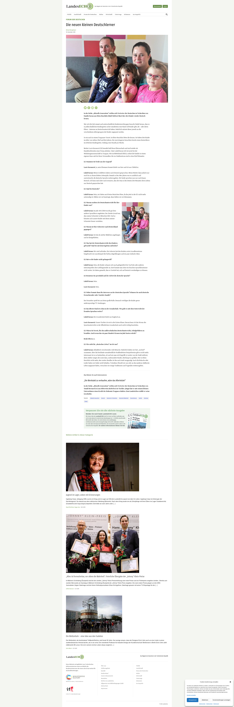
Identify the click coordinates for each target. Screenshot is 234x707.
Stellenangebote (105, 668)
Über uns (103, 666)
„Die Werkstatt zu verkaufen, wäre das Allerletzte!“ (105, 380)
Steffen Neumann (70, 588)
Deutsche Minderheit (123, 398)
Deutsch (103, 398)
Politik (69, 14)
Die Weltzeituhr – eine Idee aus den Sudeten (84, 636)
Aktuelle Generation (94, 398)
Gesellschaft (77, 14)
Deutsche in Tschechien (112, 398)
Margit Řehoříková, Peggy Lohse (73, 507)
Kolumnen (127, 14)
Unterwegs (118, 14)
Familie (140, 398)
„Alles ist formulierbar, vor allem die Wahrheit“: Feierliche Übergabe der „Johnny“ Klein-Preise (105, 576)
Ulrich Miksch (69, 648)
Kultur (101, 14)
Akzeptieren (193, 700)
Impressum (216, 703)
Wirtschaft (109, 14)
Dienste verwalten (191, 695)
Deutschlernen (133, 398)
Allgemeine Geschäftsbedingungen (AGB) (112, 683)
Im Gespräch (136, 14)
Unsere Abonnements (107, 676)
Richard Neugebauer (71, 30)
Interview (146, 398)
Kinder (86, 401)
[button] (230, 682)
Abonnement (157, 6)
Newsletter (104, 678)
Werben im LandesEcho (107, 681)
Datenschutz (202, 703)
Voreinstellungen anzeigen (221, 700)
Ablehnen (205, 700)
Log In (165, 6)
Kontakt (103, 671)
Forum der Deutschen (90, 14)
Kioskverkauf (104, 673)
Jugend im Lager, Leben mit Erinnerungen (83, 495)
